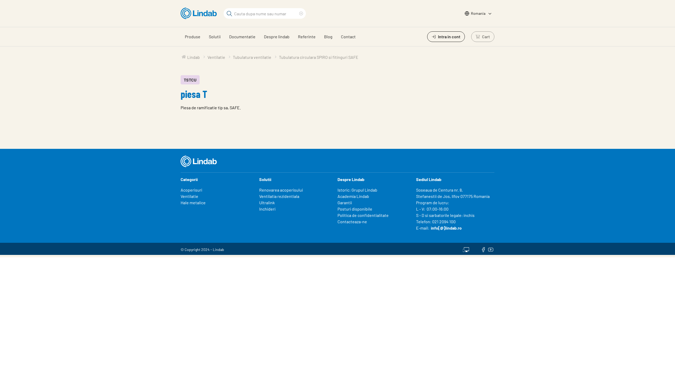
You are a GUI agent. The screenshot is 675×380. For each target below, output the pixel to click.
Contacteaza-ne (352, 221)
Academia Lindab (353, 196)
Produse (192, 36)
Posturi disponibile (355, 208)
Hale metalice (193, 202)
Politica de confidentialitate (363, 215)
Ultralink (267, 202)
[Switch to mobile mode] (466, 249)
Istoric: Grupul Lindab (357, 189)
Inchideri (267, 208)
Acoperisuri (191, 189)
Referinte (307, 36)
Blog (328, 36)
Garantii (345, 202)
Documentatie (242, 36)
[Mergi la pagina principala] (200, 13)
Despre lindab (277, 36)
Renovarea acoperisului (281, 189)
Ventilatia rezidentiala (279, 196)
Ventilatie (189, 196)
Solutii (215, 36)
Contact (348, 36)
